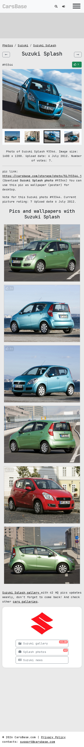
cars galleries (25, 601)
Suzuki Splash (44, 45)
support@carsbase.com (37, 741)
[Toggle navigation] (76, 6)
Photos (7, 45)
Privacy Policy (53, 737)
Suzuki (23, 45)
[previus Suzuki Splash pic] (6, 54)
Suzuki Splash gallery (21, 592)
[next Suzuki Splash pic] (78, 54)
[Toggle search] (56, 6)
